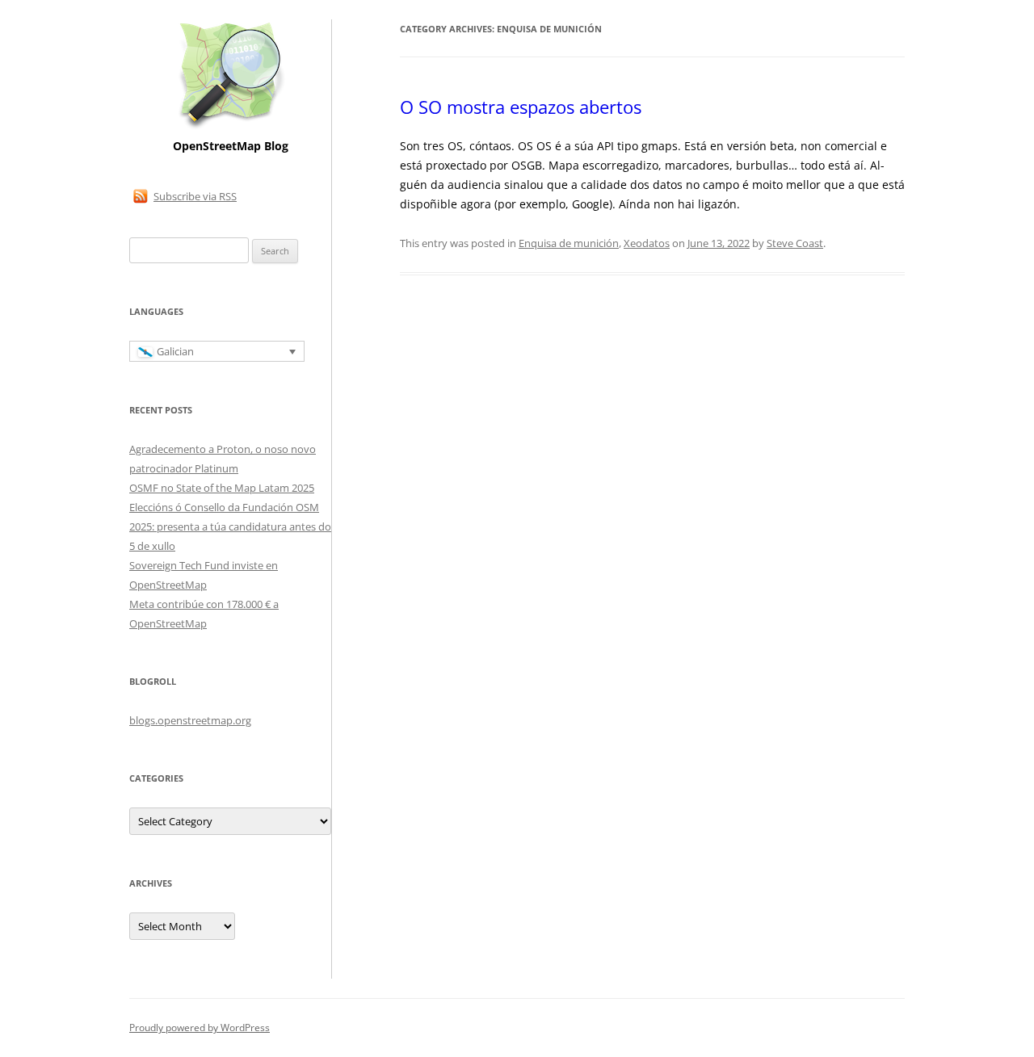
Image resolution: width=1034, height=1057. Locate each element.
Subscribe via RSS (195, 196)
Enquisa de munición (569, 243)
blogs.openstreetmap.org (190, 720)
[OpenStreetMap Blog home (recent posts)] (230, 127)
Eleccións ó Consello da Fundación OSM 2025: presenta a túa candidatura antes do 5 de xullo (230, 526)
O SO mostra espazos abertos (520, 106)
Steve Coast (795, 243)
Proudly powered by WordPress (199, 1027)
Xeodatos (647, 243)
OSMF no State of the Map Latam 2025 (221, 487)
